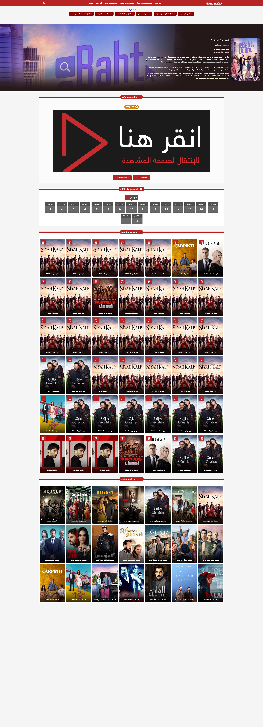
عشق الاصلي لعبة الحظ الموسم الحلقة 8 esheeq (195, 67)
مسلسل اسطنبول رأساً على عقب (81, 13)
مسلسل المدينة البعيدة (127, 3)
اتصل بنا (91, 3)
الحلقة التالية (142, 177)
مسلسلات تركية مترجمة (176, 69)
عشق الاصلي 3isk (218, 67)
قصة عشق (158, 3)
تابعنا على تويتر (131, 9)
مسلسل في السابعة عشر (125, 13)
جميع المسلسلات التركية (144, 3)
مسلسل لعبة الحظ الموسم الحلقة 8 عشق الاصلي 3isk (202, 69)
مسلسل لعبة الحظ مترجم (221, 52)
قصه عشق (174, 67)
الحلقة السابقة (123, 177)
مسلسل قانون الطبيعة (104, 13)
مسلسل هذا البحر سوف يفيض (165, 13)
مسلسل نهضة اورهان (110, 3)
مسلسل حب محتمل (144, 13)
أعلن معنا (99, 3)
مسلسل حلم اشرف (186, 13)
